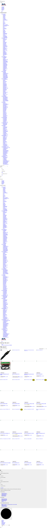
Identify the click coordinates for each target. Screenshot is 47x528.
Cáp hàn (4, 309)
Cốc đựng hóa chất (5, 148)
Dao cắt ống (4, 43)
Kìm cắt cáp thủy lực (5, 162)
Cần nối (4, 18)
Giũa (3, 27)
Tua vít (4, 34)
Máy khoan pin (5, 98)
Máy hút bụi (4, 87)
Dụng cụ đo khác (5, 75)
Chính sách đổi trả (4, 494)
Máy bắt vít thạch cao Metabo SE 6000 (41, 403)
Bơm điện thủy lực (5, 329)
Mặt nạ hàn (4, 313)
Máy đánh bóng (5, 84)
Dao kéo (4, 22)
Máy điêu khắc (5, 85)
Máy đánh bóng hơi (5, 107)
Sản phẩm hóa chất (4, 295)
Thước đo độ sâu (5, 65)
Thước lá (4, 69)
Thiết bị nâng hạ (4, 125)
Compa (4, 58)
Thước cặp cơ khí (5, 60)
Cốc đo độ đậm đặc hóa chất (6, 147)
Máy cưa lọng (4, 83)
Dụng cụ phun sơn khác (6, 323)
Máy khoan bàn (5, 89)
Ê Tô (3, 26)
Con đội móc (4, 159)
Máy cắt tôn (4, 105)
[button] (0, 527)
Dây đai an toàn (5, 127)
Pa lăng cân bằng (5, 129)
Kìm (3, 29)
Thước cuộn (4, 62)
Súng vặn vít (4, 114)
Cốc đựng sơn (4, 321)
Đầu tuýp (4, 23)
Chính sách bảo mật (4, 493)
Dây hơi (4, 102)
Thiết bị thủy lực (4, 156)
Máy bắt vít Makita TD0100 (3, 403)
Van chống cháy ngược (6, 146)
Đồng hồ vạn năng (5, 74)
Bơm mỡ (4, 16)
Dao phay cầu (4, 44)
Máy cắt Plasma (5, 141)
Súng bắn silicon (5, 33)
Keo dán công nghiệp (4, 117)
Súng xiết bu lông (5, 115)
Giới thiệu (3, 7)
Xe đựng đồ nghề (5, 37)
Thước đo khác (5, 66)
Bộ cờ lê (4, 14)
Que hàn (4, 143)
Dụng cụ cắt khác (5, 50)
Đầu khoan (4, 48)
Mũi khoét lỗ (4, 53)
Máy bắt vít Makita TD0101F (16, 403)
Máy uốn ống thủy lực (5, 164)
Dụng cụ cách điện (5, 24)
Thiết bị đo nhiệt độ (5, 77)
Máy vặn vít (4, 93)
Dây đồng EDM (5, 49)
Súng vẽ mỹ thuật (5, 155)
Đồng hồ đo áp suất (5, 59)
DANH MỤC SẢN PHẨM (3, 12)
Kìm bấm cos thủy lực (5, 161)
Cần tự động (4, 19)
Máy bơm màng (5, 152)
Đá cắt (4, 40)
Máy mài (4, 90)
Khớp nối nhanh (5, 104)
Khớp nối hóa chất (5, 151)
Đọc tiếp (2, 376)
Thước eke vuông (5, 68)
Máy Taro (4, 111)
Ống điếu (4, 32)
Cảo (3, 20)
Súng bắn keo (4, 95)
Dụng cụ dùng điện (4, 78)
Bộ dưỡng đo (4, 57)
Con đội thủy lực (5, 160)
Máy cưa (4, 82)
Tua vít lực (4, 35)
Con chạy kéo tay (5, 299)
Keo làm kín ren (5, 293)
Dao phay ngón (5, 46)
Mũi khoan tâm (5, 52)
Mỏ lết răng (4, 31)
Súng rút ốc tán (5, 113)
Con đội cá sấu (5, 331)
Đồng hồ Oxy (4, 139)
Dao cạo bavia (5, 42)
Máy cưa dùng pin (5, 97)
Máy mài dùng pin (5, 99)
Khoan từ (3, 9)
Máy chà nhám (5, 81)
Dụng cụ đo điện (4, 71)
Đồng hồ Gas (4, 311)
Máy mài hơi (4, 109)
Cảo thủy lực (4, 158)
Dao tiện (4, 47)
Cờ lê (3, 21)
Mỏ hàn (4, 94)
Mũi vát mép (4, 54)
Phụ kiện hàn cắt (5, 315)
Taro (3, 55)
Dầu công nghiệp (5, 123)
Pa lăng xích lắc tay (5, 131)
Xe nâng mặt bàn (5, 133)
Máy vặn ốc (4, 92)
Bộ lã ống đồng (5, 39)
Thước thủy (4, 70)
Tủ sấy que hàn (5, 145)
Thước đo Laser (5, 67)
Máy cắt (4, 80)
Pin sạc (4, 101)
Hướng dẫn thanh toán (4, 499)
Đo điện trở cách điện (5, 73)
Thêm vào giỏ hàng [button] (27, 406)
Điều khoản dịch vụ (4, 495)
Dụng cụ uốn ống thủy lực (6, 333)
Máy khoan (3, 8)
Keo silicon (4, 121)
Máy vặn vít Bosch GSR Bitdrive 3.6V (5, 433)
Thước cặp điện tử (5, 61)
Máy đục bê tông (5, 86)
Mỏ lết (4, 30)
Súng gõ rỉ (4, 112)
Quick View (2, 402)
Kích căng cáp (5, 28)
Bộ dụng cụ (4, 15)
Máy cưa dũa (4, 106)
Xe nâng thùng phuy (5, 307)
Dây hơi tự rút (4, 103)
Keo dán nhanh (5, 119)
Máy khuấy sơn (5, 153)
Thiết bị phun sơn (4, 319)
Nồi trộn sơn (4, 154)
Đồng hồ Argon (5, 137)
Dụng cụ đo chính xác (4, 56)
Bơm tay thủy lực (5, 157)
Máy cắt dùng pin (5, 96)
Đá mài (4, 41)
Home (2, 344)
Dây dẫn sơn (4, 149)
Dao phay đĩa (4, 45)
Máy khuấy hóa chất (5, 325)
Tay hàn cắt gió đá (5, 317)
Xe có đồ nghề (5, 36)
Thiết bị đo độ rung (5, 76)
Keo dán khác (4, 118)
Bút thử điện (4, 72)
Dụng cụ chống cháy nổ (6, 25)
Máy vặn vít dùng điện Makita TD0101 (17, 433)
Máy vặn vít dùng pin (5, 100)
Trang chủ (3, 6)
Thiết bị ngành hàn (4, 135)
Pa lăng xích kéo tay (5, 303)
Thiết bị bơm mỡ (5, 116)
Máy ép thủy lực (5, 163)
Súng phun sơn (5, 327)
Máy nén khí (4, 110)
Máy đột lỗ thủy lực (5, 335)
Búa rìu (4, 17)
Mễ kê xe (4, 301)
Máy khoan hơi (5, 108)
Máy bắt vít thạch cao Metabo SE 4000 (29, 403)
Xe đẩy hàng (4, 305)
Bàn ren (4, 38)
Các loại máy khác (5, 79)
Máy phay (4, 91)
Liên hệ (3, 501)
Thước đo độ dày (5, 64)
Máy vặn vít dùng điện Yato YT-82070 (29, 433)
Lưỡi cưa (4, 51)
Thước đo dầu (4, 63)
